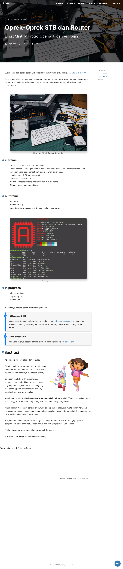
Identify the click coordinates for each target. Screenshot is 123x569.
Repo (93, 3)
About (71, 3)
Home (60, 3)
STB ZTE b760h (79, 73)
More (104, 3)
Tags (83, 3)
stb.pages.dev (68, 342)
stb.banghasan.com (63, 321)
